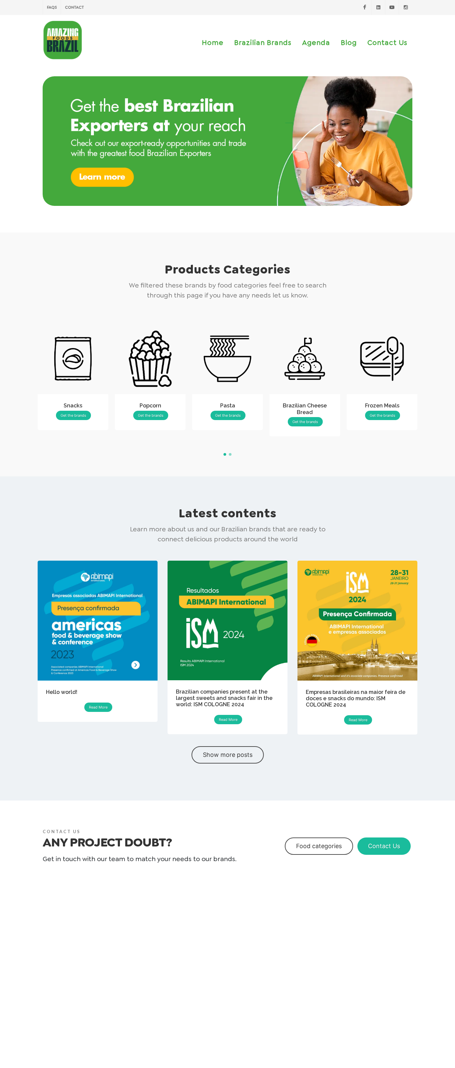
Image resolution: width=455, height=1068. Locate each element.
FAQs (52, 7)
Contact (74, 7)
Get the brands (73, 415)
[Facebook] (364, 7)
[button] (225, 454)
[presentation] (423, 380)
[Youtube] (392, 7)
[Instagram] (405, 7)
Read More (98, 707)
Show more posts (227, 754)
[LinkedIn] (378, 7)
